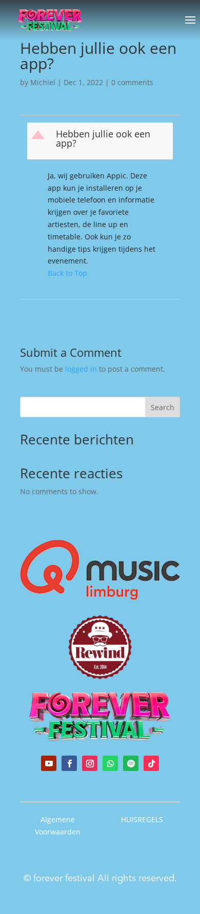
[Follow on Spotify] (130, 763)
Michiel (42, 82)
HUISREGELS (142, 819)
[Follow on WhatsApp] (110, 763)
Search (162, 407)
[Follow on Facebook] (69, 763)
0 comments (132, 82)
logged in (81, 369)
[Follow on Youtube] (48, 763)
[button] (101, 141)
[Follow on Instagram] (89, 763)
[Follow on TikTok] (151, 763)
